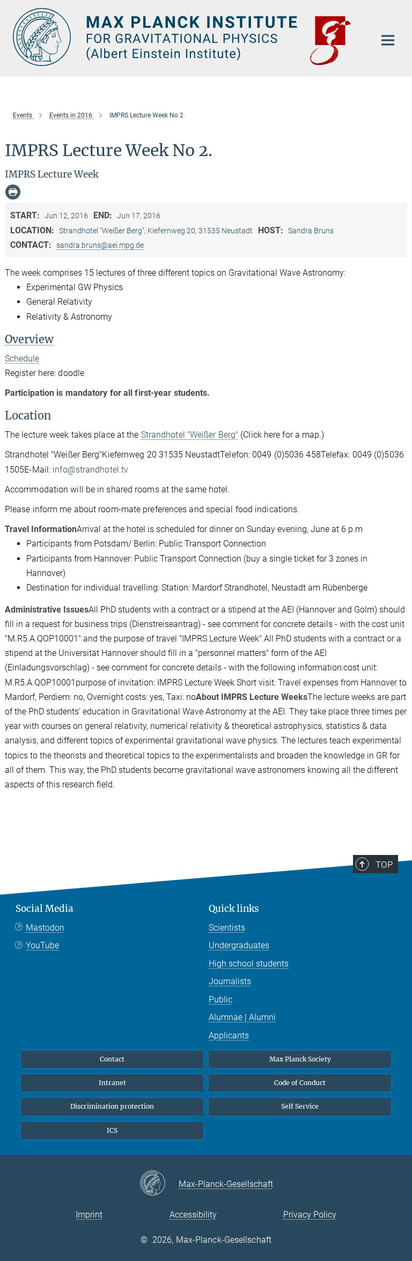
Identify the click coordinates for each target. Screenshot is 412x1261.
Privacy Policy (309, 1215)
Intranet (112, 1083)
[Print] (13, 192)
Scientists (227, 928)
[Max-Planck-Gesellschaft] (159, 1184)
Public (220, 999)
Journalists (230, 981)
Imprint (89, 1215)
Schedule (22, 358)
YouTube (42, 945)
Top (384, 864)
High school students (249, 963)
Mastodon (45, 928)
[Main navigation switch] (388, 40)
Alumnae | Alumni (242, 1017)
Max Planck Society (300, 1059)
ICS (112, 1130)
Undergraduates (239, 945)
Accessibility (193, 1215)
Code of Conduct (300, 1083)
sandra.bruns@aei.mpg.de (100, 245)
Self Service (300, 1106)
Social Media (44, 908)
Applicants (229, 1035)
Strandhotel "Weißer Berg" (190, 435)
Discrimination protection (112, 1106)
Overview (29, 339)
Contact (112, 1059)
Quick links (234, 908)
